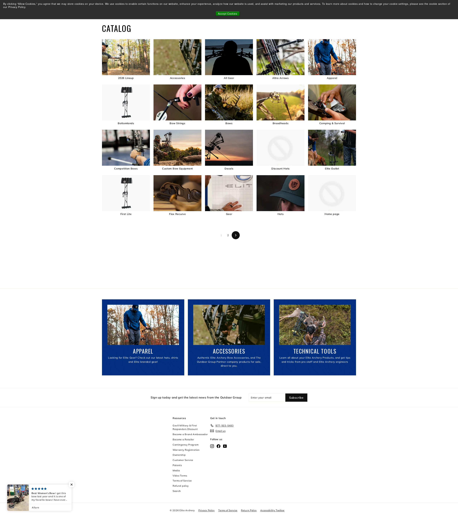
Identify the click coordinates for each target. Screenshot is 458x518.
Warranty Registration (186, 449)
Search (177, 491)
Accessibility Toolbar (272, 510)
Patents (177, 465)
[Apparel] (143, 325)
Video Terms (180, 475)
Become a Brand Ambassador (190, 434)
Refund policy (181, 485)
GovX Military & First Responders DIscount (185, 427)
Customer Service (183, 460)
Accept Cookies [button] (227, 13)
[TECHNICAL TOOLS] (315, 325)
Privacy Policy (206, 510)
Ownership (179, 454)
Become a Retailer (183, 439)
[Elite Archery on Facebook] (218, 446)
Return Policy (249, 510)
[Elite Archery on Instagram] (212, 446)
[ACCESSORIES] (229, 325)
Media (176, 470)
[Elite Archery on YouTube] (225, 446)
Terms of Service (182, 480)
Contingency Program (185, 444)
